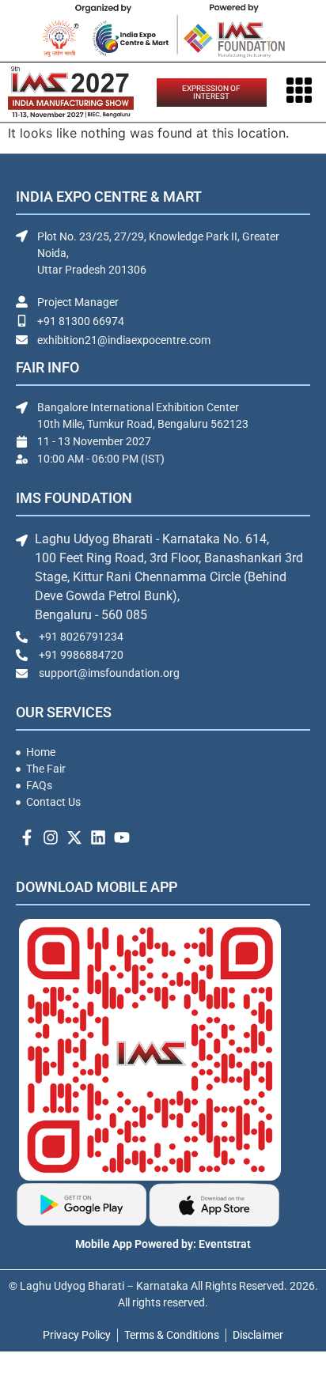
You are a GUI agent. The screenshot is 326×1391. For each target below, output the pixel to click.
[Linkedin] (98, 837)
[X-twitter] (74, 837)
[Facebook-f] (27, 837)
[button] (299, 92)
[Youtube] (122, 837)
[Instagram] (51, 837)
